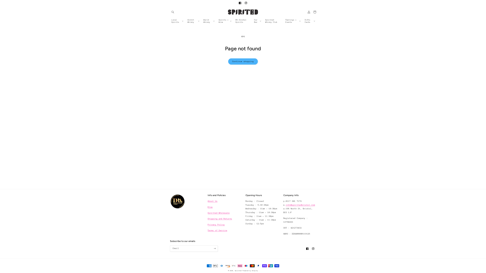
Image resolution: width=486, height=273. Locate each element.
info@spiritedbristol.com (300, 205)
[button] (173, 12)
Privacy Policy (216, 225)
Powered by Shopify (250, 270)
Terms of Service (217, 230)
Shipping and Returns (220, 219)
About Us (212, 201)
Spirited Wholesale (219, 213)
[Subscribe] (215, 248)
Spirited (238, 270)
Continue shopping (243, 61)
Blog (210, 207)
